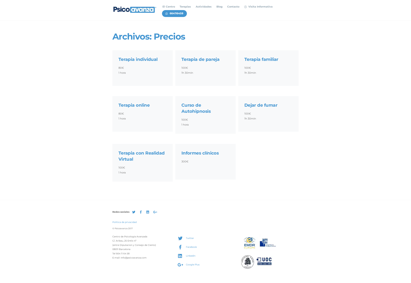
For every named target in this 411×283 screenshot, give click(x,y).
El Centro (168, 6)
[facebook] (141, 211)
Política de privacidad (124, 222)
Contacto (233, 6)
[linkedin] (148, 211)
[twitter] (134, 211)
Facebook (191, 247)
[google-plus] (155, 211)
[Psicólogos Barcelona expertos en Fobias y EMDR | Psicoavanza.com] (134, 13)
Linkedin (190, 255)
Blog (219, 6)
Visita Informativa (260, 6)
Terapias (185, 6)
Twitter (189, 238)
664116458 (176, 13)
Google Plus (192, 264)
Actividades (204, 6)
